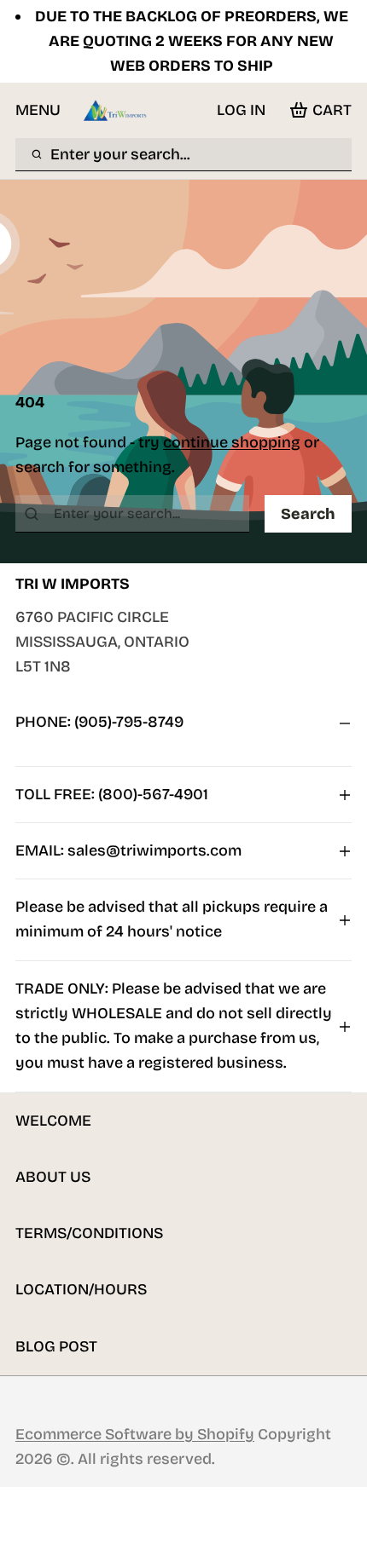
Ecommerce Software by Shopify (134, 1434)
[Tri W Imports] (115, 110)
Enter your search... (120, 154)
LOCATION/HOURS (81, 1289)
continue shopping (231, 442)
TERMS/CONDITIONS (89, 1233)
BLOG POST (56, 1346)
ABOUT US (52, 1176)
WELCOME (53, 1120)
